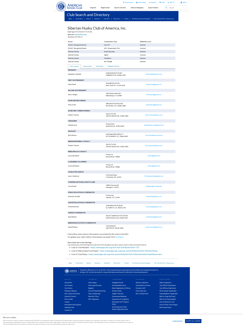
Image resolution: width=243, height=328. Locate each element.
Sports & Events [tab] (120, 7)
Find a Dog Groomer (95, 285)
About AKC (68, 282)
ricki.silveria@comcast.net (153, 135)
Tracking (126, 18)
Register (153, 2)
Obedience (97, 18)
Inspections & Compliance (120, 299)
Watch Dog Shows (165, 282)
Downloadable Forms (119, 285)
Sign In (185, 2)
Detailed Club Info (113, 66)
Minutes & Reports (71, 291)
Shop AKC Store (93, 296)
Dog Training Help (94, 293)
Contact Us (68, 310)
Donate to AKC (141, 288)
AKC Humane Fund (142, 293)
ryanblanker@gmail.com (154, 217)
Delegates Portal (117, 282)
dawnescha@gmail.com (153, 84)
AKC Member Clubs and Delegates (141, 18)
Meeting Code (69, 307)
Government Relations (119, 296)
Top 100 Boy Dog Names (167, 288)
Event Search (129, 2)
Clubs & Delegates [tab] (137, 7)
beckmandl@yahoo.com (154, 207)
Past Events (99, 66)
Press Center (69, 299)
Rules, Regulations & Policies (121, 288)
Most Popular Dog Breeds (168, 291)
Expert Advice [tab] (153, 7)
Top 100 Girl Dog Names (167, 285)
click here (119, 237)
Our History (68, 288)
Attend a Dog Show (142, 282)
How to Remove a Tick (166, 302)
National (88, 18)
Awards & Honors (70, 296)
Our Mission (69, 285)
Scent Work (107, 18)
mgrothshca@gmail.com (154, 105)
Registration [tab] (105, 7)
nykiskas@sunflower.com (154, 74)
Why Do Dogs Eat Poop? (167, 296)
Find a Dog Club (141, 291)
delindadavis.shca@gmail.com (154, 125)
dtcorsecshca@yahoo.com (153, 115)
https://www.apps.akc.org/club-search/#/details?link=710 (115, 247)
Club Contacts (74, 66)
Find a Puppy (142, 2)
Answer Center (117, 291)
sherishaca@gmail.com (153, 94)
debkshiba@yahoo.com (154, 196)
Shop (163, 2)
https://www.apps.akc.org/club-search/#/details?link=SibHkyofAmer (129, 251)
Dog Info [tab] (93, 7)
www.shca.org (80, 34)
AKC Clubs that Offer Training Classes (164, 18)
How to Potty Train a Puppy (168, 304)
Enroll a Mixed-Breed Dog (96, 291)
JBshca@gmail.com (154, 156)
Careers (67, 302)
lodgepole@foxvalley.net (154, 186)
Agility (70, 18)
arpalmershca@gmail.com (153, 227)
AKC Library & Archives (72, 293)
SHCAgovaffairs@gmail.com (153, 176)
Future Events (87, 66)
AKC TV (172, 2)
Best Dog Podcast (165, 307)
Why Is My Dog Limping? (167, 299)
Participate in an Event (143, 285)
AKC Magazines (93, 299)
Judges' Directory (118, 293)
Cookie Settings (177, 321)
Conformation (79, 18)
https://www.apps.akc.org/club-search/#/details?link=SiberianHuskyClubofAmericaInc (125, 254)
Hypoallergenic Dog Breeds (168, 293)
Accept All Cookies (193, 321)
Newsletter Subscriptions (73, 304)
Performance (116, 18)
